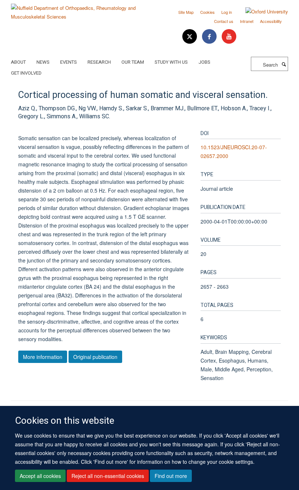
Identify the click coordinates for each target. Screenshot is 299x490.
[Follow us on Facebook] (210, 36)
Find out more (171, 475)
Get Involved (26, 73)
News (43, 62)
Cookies (207, 12)
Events (68, 62)
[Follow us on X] (190, 36)
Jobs (204, 62)
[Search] (284, 64)
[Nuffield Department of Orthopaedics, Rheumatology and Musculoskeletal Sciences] (77, 9)
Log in (226, 12)
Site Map (186, 12)
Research (99, 62)
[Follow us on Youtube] (229, 36)
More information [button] (42, 356)
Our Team (132, 62)
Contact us (223, 21)
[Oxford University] (261, 11)
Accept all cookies (40, 475)
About (18, 62)
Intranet (246, 21)
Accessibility (271, 21)
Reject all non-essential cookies (107, 475)
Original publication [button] (95, 356)
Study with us (171, 62)
